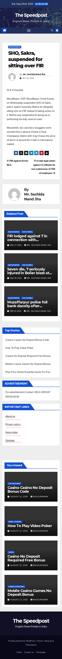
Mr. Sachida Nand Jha (34, 74)
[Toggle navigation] (29, 30)
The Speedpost (31, 15)
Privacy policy (13, 424)
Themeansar (30, 645)
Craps (11, 552)
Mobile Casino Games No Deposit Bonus (27, 364)
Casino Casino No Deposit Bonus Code (27, 340)
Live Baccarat (14, 483)
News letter (11, 432)
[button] (52, 30)
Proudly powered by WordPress (22, 641)
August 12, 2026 (19, 497)
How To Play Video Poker (19, 348)
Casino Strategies (16, 586)
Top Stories (27, 232)
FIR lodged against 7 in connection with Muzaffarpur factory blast (30, 240)
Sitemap (9, 440)
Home (19, 652)
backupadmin (40, 497)
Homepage (40, 652)
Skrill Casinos (14, 522)
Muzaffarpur (14, 47)
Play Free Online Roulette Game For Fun (27, 372)
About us (10, 416)
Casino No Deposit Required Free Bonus (27, 356)
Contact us (29, 652)
